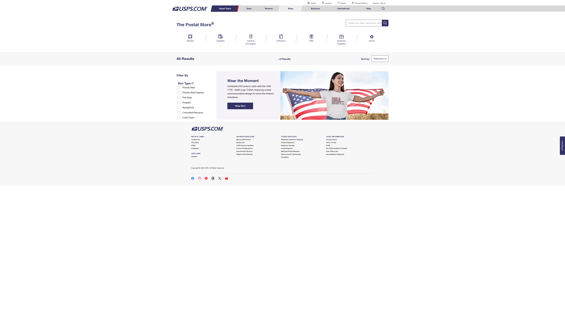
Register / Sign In (379, 3)
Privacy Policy (331, 139)
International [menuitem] (343, 8)
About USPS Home (243, 139)
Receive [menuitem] (269, 8)
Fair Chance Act (332, 151)
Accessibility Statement (335, 154)
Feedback (195, 148)
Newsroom (240, 142)
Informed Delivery (361, 3)
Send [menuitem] (248, 8)
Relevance (379, 58)
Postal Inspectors (288, 142)
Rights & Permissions (244, 154)
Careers (194, 156)
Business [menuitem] (315, 8)
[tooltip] (192, 83)
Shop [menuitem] (290, 8)
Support (343, 3)
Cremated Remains (192, 112)
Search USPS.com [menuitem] (383, 8)
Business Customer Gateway (292, 139)
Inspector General (288, 145)
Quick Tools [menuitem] (225, 8)
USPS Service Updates (245, 145)
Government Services (244, 151)
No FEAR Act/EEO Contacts (336, 148)
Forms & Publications (244, 148)
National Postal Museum (290, 151)
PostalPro (285, 157)
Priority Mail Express (193, 92)
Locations (328, 3)
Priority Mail (188, 87)
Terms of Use (331, 142)
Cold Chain (188, 117)
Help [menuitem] (368, 8)
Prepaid (186, 102)
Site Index (195, 142)
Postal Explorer (287, 148)
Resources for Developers (291, 154)
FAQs (193, 145)
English (310, 3)
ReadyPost (188, 107)
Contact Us (195, 139)
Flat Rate (187, 97)
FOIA (328, 145)
